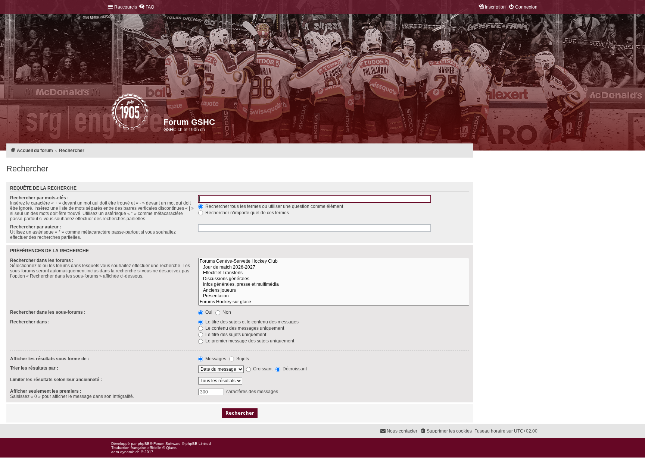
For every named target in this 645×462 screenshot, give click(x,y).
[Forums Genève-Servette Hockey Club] (333, 262)
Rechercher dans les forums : (42, 260)
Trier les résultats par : (34, 368)
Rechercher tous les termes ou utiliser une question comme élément (273, 206)
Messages (215, 358)
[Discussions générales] (333, 279)
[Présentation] (333, 296)
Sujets (242, 358)
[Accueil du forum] (112, 114)
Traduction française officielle (136, 448)
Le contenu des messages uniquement (244, 328)
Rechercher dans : (30, 322)
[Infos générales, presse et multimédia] (333, 285)
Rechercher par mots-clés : (39, 197)
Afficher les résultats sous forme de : (49, 358)
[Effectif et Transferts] (333, 273)
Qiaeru (172, 448)
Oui (208, 312)
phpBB (144, 444)
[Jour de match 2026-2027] (333, 267)
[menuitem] (146, 7)
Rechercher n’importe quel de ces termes (246, 212)
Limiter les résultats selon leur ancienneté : (56, 379)
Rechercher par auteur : (35, 227)
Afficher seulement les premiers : (45, 391)
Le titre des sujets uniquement (235, 334)
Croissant (262, 368)
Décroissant (294, 368)
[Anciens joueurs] (333, 291)
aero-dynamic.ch (125, 452)
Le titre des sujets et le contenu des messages (251, 322)
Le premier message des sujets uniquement (249, 341)
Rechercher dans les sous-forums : (47, 312)
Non (226, 312)
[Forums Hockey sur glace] (333, 302)
